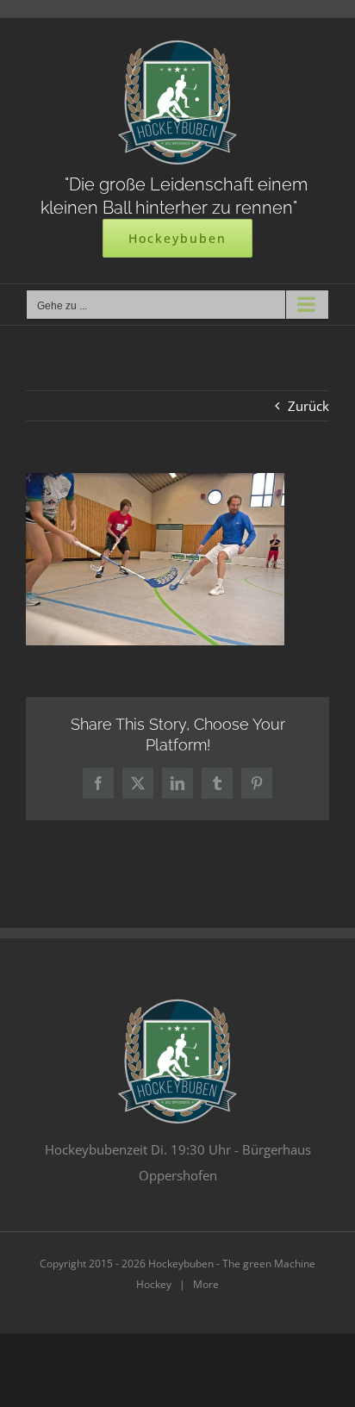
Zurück (308, 405)
